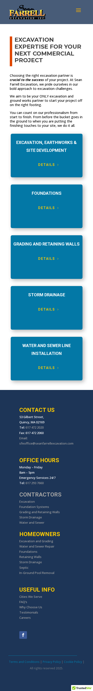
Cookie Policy (73, 662)
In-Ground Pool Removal (36, 573)
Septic (23, 567)
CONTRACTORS (40, 494)
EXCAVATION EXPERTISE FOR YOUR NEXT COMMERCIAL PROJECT (48, 50)
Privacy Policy (52, 662)
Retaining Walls (30, 557)
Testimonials (28, 612)
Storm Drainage (30, 517)
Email (23, 438)
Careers (25, 617)
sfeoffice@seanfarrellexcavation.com (46, 443)
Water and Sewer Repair (36, 546)
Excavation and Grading (36, 541)
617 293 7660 (35, 483)
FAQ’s (23, 602)
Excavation (27, 501)
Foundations (28, 551)
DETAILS (46, 165)
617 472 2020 (35, 427)
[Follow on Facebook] (23, 635)
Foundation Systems (34, 507)
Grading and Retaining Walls (39, 512)
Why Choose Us (30, 607)
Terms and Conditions (24, 662)
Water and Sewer (31, 522)
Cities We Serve (30, 596)
